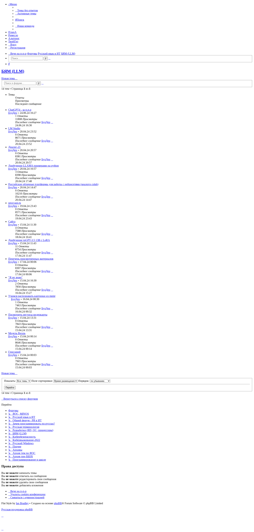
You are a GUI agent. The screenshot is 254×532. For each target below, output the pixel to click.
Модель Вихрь (16, 333)
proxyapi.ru (14, 202)
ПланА (12, 32)
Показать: (10, 380)
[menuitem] (26, 10)
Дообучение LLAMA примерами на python (33, 165)
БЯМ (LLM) (12, 71)
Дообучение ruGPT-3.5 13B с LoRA (29, 240)
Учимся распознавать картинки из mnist (31, 296)
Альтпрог (14, 38)
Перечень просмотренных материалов (30, 258)
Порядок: (84, 380)
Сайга (11, 221)
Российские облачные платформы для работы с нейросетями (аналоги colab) (53, 184)
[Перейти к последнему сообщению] (52, 122)
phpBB (58, 503)
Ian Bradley (22, 503)
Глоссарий (14, 351)
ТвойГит (13, 41)
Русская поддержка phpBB (17, 509)
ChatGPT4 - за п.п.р (19, 109)
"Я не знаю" (15, 277)
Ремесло (13, 35)
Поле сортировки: (42, 380)
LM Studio (14, 128)
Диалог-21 (14, 147)
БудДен (12, 112)
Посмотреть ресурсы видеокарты (27, 314)
